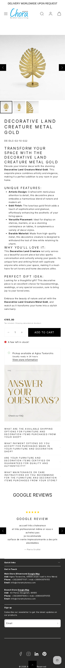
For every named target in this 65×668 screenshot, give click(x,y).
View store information (25, 359)
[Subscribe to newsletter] (58, 623)
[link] (50, 13)
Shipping (19, 323)
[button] (5, 13)
